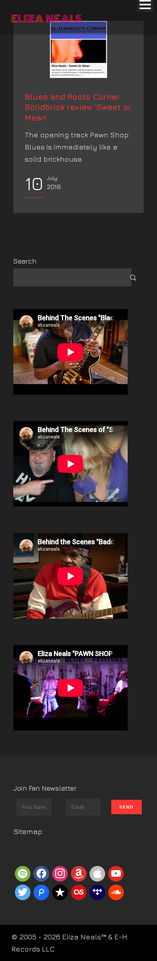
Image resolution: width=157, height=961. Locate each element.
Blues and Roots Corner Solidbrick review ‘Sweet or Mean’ (78, 107)
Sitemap (27, 831)
